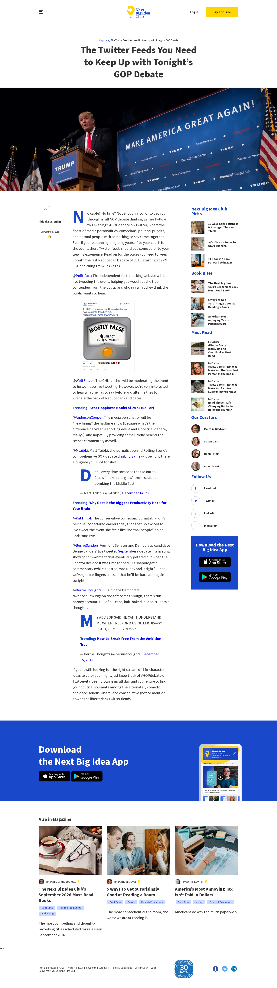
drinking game (129, 456)
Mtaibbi (82, 450)
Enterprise (91, 967)
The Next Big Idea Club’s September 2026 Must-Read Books (66, 894)
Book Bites (47, 907)
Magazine (104, 40)
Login (194, 12)
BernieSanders (87, 545)
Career (131, 902)
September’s (128, 551)
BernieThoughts (88, 590)
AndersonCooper (89, 417)
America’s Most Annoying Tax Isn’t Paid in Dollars (204, 892)
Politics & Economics (220, 902)
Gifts (61, 967)
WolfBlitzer (85, 380)
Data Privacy (141, 967)
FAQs (80, 967)
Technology (48, 913)
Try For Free (222, 12)
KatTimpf (83, 518)
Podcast (71, 967)
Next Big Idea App (47, 967)
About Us (104, 967)
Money (199, 902)
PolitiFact (83, 275)
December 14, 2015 (137, 493)
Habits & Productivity (70, 907)
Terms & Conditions (122, 967)
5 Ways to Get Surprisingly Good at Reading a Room (133, 892)
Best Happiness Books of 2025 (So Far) (121, 407)
